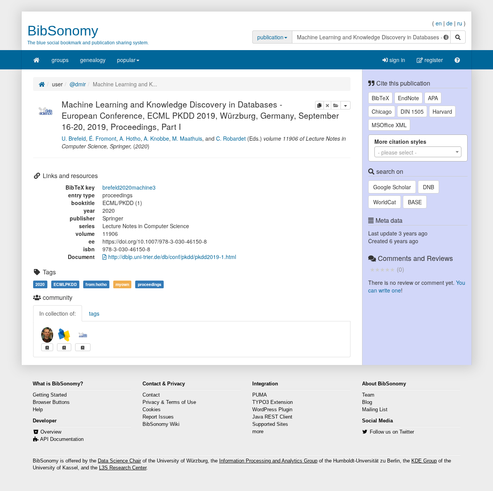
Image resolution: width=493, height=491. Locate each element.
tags (94, 313)
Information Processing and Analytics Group (268, 461)
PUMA (259, 395)
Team (368, 395)
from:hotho (96, 284)
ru (459, 23)
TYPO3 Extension (272, 402)
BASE (415, 202)
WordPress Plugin (272, 409)
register (433, 60)
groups (60, 60)
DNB (428, 187)
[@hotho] (47, 335)
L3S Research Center (122, 468)
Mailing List (374, 409)
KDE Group (424, 461)
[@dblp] (64, 335)
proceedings (149, 284)
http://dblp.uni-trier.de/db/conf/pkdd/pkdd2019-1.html (171, 257)
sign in (396, 60)
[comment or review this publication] (382, 269)
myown (122, 284)
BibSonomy (62, 31)
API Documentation (62, 439)
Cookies (152, 409)
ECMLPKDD (65, 284)
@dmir (78, 84)
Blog (367, 402)
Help (38, 409)
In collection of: (57, 313)
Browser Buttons (51, 402)
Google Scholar (392, 187)
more (257, 431)
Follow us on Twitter (392, 432)
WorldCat (384, 202)
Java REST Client (272, 417)
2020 (40, 284)
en (439, 23)
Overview (50, 432)
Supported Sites (270, 424)
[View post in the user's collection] (47, 347)
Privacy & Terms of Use (169, 402)
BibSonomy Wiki (161, 424)
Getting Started (50, 395)
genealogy (93, 60)
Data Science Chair (119, 461)
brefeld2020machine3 (129, 187)
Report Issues (158, 417)
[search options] (446, 37)
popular (126, 60)
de (449, 23)
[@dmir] (45, 110)
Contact (151, 395)
